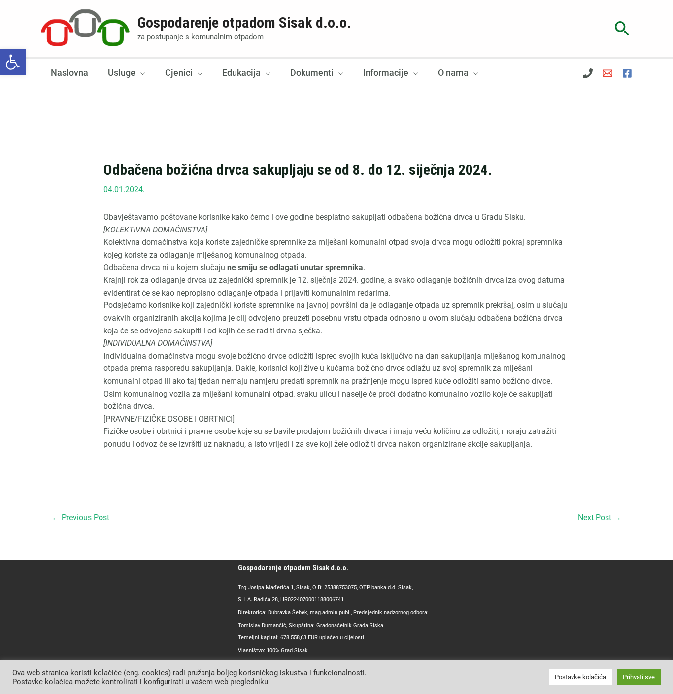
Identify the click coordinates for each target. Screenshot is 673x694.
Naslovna (69, 72)
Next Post (599, 517)
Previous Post (80, 517)
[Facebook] (627, 73)
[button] (13, 62)
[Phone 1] (588, 73)
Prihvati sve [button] (639, 677)
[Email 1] (607, 73)
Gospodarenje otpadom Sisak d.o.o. (244, 22)
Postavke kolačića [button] (580, 677)
